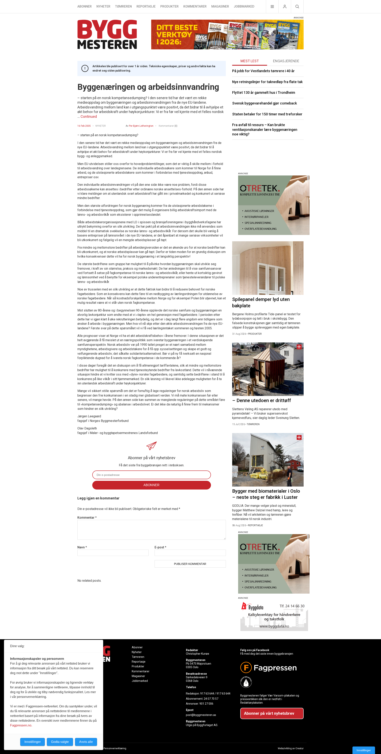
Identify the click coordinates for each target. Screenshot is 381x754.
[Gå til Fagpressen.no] (270, 667)
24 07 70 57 (211, 698)
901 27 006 (206, 703)
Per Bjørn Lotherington (141, 126)
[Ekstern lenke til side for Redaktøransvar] (270, 682)
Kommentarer (195, 6)
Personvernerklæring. (115, 748)
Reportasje (146, 6)
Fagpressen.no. (21, 725)
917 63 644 (207, 693)
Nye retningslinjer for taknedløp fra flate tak (267, 82)
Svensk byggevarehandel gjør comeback (264, 103)
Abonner (84, 6)
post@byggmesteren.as (201, 715)
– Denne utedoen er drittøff (261, 400)
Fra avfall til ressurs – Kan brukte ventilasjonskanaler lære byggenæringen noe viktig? (264, 129)
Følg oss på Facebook (254, 650)
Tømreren (123, 6)
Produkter (169, 6)
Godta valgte (60, 741)
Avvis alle (86, 741)
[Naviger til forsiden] (107, 35)
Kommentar (87, 517)
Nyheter (103, 6)
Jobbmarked (244, 6)
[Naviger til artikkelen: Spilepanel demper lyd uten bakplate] (268, 268)
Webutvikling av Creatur (291, 748)
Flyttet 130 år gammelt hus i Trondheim (263, 92)
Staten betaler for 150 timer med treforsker (267, 114)
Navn (82, 547)
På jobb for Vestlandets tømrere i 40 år (263, 71)
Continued (89, 116)
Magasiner (220, 6)
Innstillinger (364, 750)
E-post (160, 547)
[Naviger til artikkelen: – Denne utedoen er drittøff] (268, 369)
